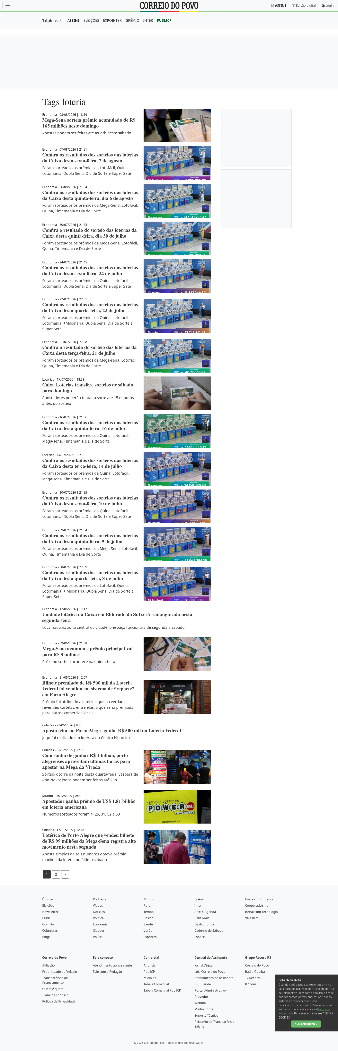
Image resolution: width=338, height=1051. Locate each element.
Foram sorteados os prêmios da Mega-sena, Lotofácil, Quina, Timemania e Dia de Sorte (90, 363)
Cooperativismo (257, 905)
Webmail (200, 1003)
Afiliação (48, 965)
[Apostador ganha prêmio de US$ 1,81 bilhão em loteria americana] (177, 807)
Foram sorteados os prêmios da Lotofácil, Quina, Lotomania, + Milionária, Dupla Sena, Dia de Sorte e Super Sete (88, 591)
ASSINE (73, 20)
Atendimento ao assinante (112, 965)
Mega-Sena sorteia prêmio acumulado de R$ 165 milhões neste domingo (89, 122)
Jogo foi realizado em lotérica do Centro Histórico (86, 737)
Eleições (48, 905)
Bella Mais (201, 918)
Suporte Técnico (206, 1015)
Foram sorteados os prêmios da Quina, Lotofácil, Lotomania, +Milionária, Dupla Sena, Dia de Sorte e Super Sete (87, 323)
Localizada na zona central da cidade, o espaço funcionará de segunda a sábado (113, 627)
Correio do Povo (257, 965)
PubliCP (48, 918)
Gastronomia (204, 924)
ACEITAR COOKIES (306, 1023)
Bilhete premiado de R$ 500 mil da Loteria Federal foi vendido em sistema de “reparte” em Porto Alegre (88, 688)
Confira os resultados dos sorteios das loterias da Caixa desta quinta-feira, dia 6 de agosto (90, 195)
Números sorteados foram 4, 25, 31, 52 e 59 (81, 814)
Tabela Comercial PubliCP (162, 990)
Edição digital (306, 5)
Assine (280, 5)
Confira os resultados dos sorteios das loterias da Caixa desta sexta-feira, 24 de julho (90, 270)
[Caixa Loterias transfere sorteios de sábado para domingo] (177, 393)
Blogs (46, 937)
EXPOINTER (112, 20)
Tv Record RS (254, 978)
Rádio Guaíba (255, 971)
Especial (200, 937)
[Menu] (7, 5)
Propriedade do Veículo (59, 971)
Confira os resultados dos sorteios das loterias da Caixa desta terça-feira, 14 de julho (90, 463)
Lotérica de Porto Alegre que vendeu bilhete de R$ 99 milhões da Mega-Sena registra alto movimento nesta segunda (89, 840)
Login (329, 5)
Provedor (201, 996)
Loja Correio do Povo (209, 971)
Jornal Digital (203, 965)
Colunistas (50, 930)
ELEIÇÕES (91, 20)
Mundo (149, 899)
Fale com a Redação (107, 971)
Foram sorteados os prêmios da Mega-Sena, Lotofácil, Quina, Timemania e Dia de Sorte (90, 208)
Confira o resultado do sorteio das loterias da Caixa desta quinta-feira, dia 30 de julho (89, 232)
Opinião (48, 924)
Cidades (99, 930)
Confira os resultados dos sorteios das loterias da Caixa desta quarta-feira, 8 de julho (90, 575)
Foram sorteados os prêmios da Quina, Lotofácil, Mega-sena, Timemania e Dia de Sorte (85, 438)
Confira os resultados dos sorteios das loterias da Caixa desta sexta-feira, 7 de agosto (90, 157)
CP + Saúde (202, 984)
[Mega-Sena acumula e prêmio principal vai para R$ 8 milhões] (177, 654)
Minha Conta (203, 1009)
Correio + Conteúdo (259, 899)
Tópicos (50, 20)
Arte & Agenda (205, 912)
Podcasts (99, 899)
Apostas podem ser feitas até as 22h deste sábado (86, 133)
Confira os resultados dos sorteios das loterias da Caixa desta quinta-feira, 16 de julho (90, 425)
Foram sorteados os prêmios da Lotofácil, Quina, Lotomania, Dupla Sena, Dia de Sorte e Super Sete (86, 170)
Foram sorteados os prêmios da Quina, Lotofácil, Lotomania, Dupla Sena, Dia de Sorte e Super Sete (86, 283)
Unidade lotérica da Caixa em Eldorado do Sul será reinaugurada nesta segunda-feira (117, 617)
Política (98, 918)
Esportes (150, 937)
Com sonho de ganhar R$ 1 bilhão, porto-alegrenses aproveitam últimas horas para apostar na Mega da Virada (86, 761)
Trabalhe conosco (55, 995)
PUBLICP (164, 20)
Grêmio (200, 899)
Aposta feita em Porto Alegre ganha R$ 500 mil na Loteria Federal (111, 730)
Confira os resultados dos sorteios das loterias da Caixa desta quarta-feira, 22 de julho (90, 307)
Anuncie (150, 965)
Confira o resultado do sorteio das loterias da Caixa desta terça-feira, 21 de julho (89, 350)
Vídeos (98, 905)
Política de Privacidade (59, 1001)
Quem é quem (52, 989)
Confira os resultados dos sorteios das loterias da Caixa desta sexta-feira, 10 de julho (90, 500)
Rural (147, 905)
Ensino (149, 918)
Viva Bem (252, 918)
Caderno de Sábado (209, 930)
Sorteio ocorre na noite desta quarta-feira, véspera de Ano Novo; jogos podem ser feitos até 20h (90, 777)
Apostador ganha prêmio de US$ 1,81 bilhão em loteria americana (89, 803)
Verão (148, 930)
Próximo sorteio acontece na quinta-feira (78, 661)
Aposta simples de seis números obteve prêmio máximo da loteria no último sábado (84, 856)
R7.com (250, 984)
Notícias (99, 912)
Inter (198, 905)
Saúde (148, 924)
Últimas (48, 899)
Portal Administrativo (210, 990)
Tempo (149, 912)
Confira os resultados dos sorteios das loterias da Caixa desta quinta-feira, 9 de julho (90, 538)
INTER (148, 20)
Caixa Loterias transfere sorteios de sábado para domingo (87, 387)
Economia (100, 924)
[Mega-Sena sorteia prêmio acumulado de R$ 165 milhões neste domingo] (177, 126)
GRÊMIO (132, 20)
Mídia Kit (150, 978)
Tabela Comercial (156, 984)
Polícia (97, 937)
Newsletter (50, 912)
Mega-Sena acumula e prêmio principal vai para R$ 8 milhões (87, 651)
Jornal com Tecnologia (261, 912)
